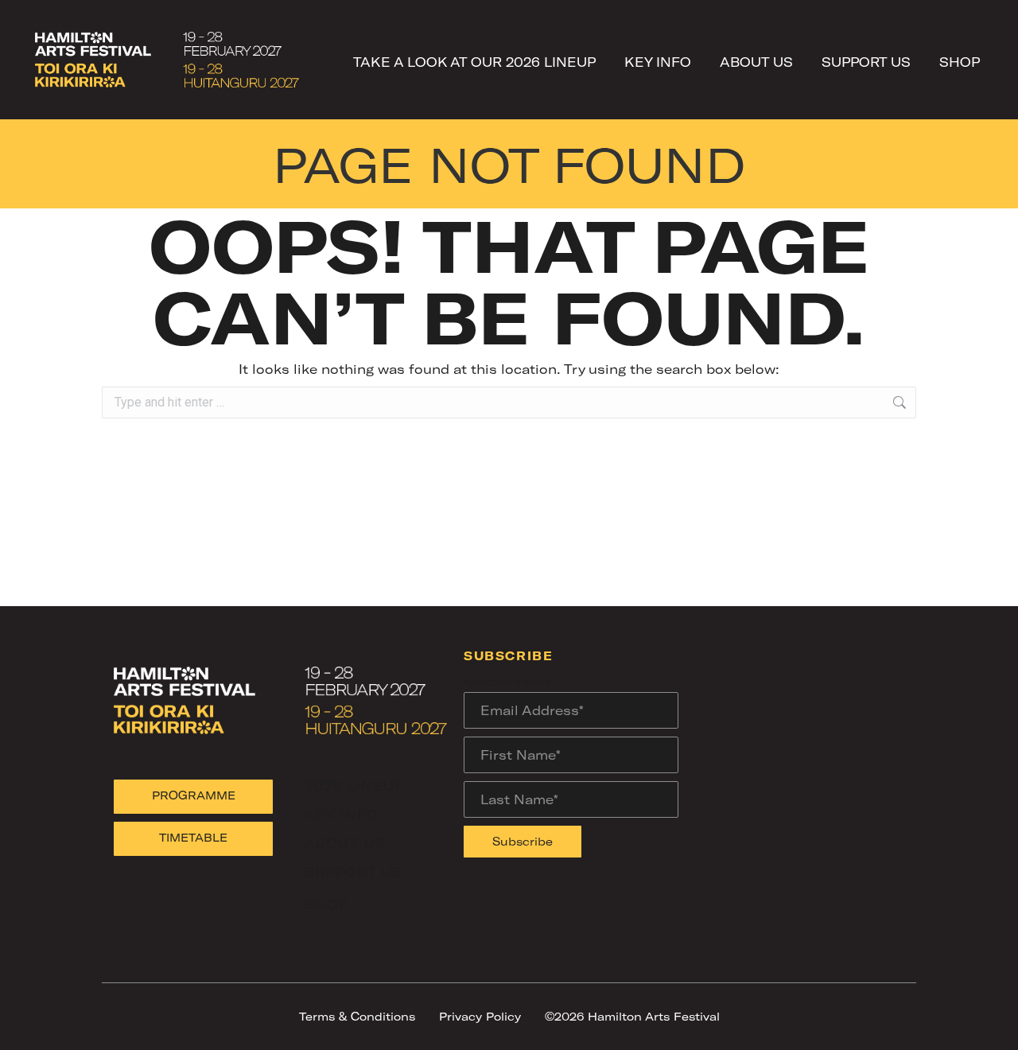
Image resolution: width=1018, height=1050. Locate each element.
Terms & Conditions (357, 1016)
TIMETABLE (193, 837)
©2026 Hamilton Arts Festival (632, 1016)
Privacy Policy (480, 1016)
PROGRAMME (193, 795)
